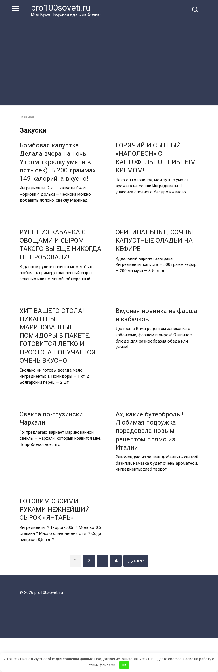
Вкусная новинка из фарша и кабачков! (156, 315)
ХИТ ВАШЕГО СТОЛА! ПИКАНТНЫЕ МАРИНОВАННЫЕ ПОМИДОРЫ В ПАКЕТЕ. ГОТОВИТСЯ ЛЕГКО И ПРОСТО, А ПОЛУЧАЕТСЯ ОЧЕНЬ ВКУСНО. (57, 335)
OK (124, 665)
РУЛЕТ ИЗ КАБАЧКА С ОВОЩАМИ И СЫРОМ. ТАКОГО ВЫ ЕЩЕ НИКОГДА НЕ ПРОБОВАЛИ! (60, 244)
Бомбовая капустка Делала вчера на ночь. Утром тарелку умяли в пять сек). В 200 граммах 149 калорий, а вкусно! (58, 162)
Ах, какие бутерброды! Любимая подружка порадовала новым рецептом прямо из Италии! (149, 430)
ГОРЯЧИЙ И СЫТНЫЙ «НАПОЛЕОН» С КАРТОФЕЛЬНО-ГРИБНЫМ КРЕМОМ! (156, 158)
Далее (136, 560)
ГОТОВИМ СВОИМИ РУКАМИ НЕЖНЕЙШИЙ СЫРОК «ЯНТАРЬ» (55, 509)
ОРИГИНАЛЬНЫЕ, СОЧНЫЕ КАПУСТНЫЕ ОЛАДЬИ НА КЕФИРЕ (156, 240)
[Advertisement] (109, 60)
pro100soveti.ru (61, 7)
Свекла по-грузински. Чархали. (52, 418)
